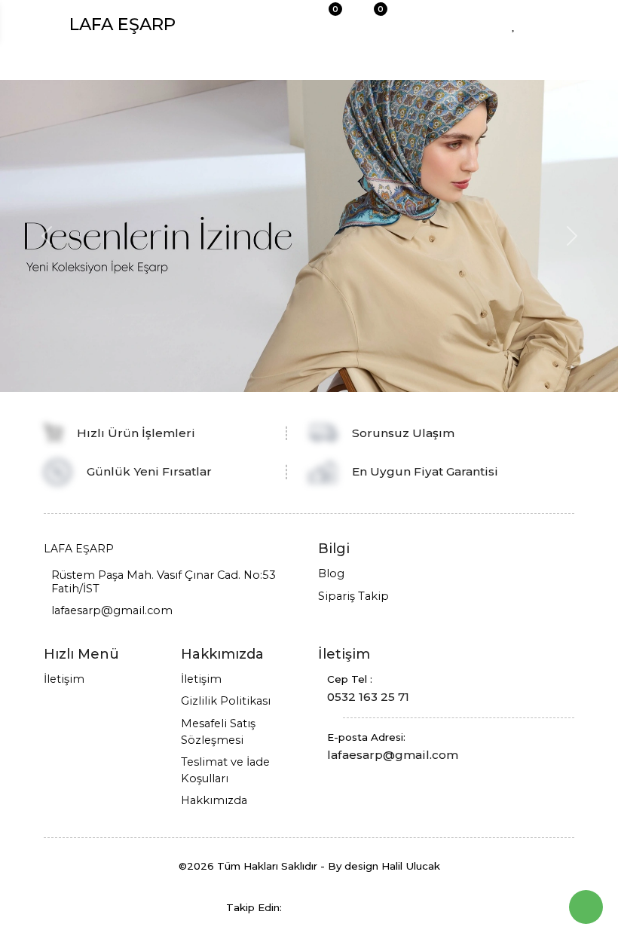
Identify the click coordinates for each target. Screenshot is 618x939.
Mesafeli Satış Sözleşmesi (218, 732)
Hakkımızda (214, 800)
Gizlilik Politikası (226, 701)
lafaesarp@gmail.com (112, 610)
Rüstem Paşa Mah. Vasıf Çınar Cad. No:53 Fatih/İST (163, 581)
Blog (331, 573)
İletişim (64, 679)
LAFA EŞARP (122, 24)
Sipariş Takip (353, 596)
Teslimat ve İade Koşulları (225, 770)
